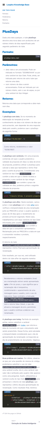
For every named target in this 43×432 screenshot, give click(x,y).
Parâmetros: (7, 17)
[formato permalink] (1, 51)
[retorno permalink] (1, 98)
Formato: (5, 14)
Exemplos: (6, 23)
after (33, 205)
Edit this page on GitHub (12, 413)
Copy (37, 56)
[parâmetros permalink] (1, 64)
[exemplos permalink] (1, 111)
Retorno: (5, 20)
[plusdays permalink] (1, 31)
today (23, 325)
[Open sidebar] (4, 4)
